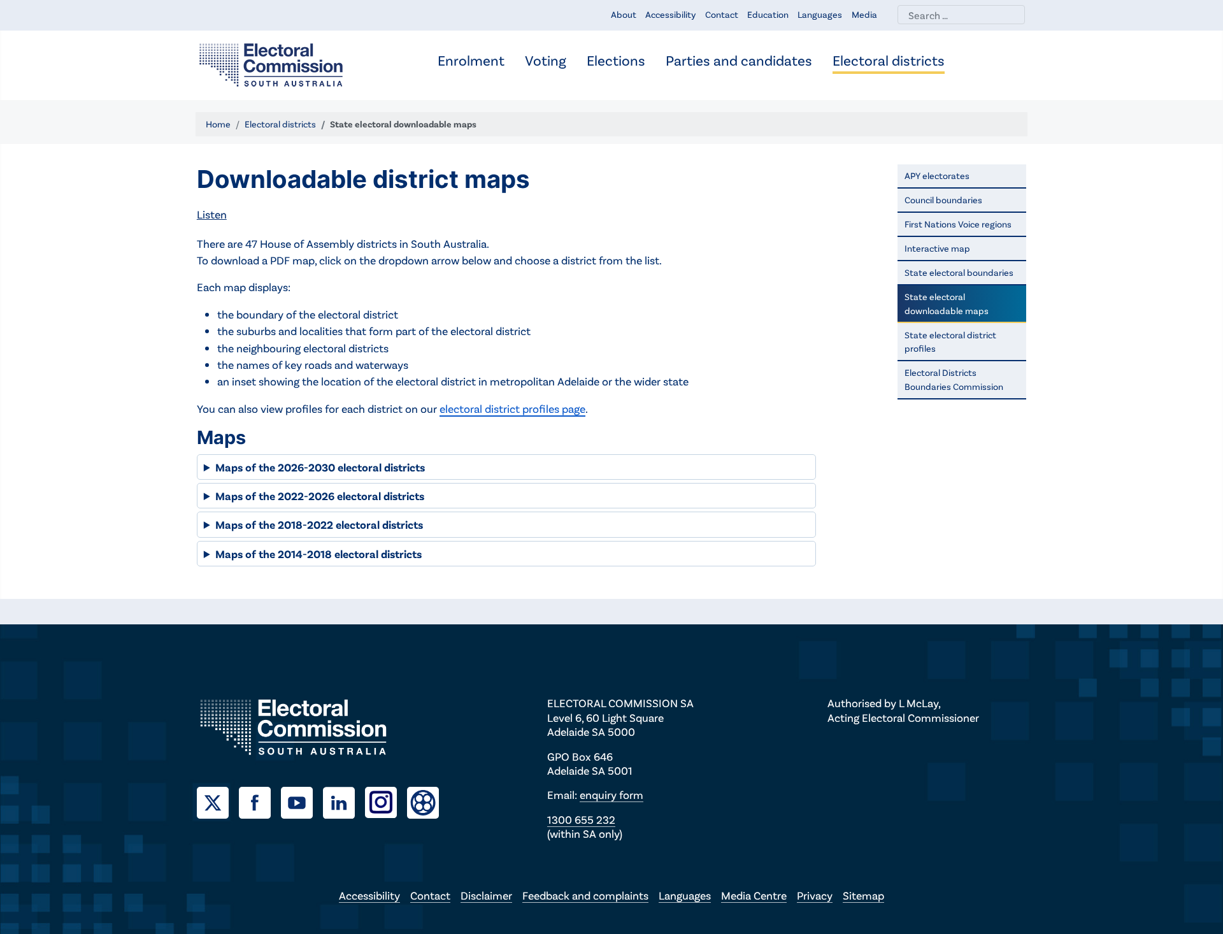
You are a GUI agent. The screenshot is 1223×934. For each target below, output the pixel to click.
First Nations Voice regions (958, 224)
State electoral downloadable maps (947, 303)
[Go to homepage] (271, 64)
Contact (721, 14)
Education (768, 14)
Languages (819, 14)
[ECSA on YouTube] (302, 801)
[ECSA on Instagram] (386, 801)
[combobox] (961, 14)
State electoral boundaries (959, 272)
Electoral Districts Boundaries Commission (954, 379)
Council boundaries (943, 199)
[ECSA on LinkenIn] (344, 801)
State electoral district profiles (950, 341)
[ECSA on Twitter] (218, 801)
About (623, 14)
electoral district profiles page (512, 408)
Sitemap (863, 895)
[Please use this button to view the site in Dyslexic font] (423, 801)
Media (864, 14)
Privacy (815, 895)
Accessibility (670, 14)
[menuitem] (471, 61)
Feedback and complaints (585, 895)
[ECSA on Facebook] (260, 801)
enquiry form (611, 794)
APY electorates (937, 175)
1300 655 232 (581, 819)
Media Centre (754, 895)
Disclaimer (486, 895)
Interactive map (937, 248)
